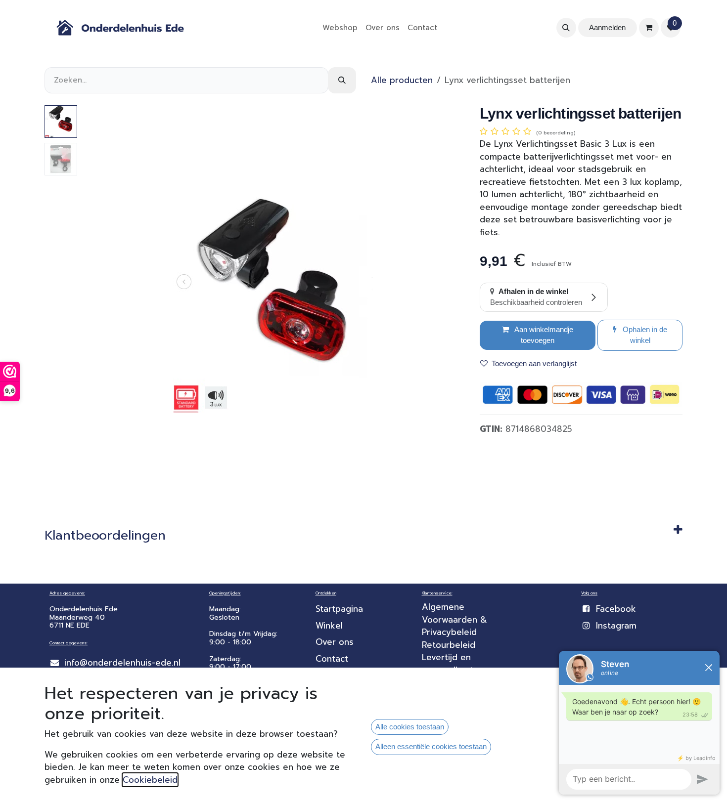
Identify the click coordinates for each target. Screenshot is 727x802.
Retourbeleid (448, 644)
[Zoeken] (342, 80)
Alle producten (402, 80)
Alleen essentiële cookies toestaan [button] (431, 746)
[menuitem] (340, 28)
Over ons (335, 641)
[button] (566, 28)
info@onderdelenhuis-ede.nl (122, 662)
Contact (332, 658)
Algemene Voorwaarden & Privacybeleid (456, 619)
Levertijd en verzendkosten (454, 663)
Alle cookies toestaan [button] (409, 726)
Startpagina (339, 608)
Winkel (329, 625)
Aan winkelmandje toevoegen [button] (543, 335)
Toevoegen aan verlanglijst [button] (534, 363)
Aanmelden (607, 27)
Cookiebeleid (150, 779)
